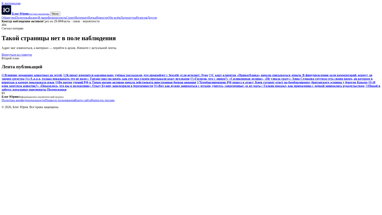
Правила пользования (60, 100)
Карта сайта (83, 100)
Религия (141, 17)
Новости (102, 17)
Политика (22, 17)
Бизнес (33, 17)
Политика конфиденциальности (23, 100)
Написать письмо (103, 100)
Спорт (70, 17)
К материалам (11, 3)
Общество (8, 17)
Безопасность (57, 17)
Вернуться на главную (17, 54)
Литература (128, 17)
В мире (43, 17)
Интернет (81, 17)
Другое (152, 17)
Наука (92, 17)
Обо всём (114, 17)
